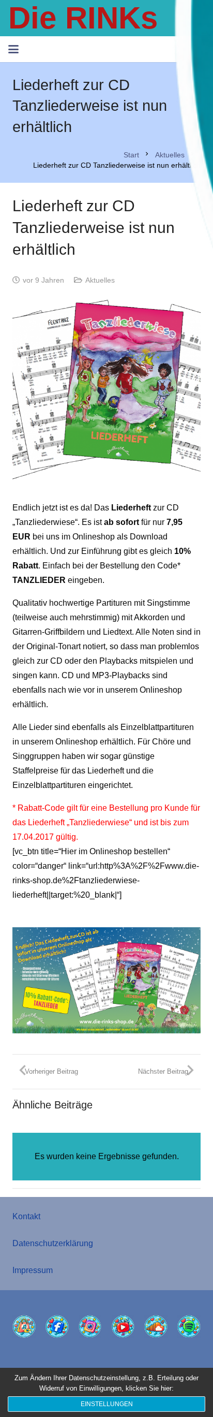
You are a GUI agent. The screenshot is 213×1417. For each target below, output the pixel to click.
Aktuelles (100, 280)
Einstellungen (107, 1404)
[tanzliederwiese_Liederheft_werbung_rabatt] (106, 980)
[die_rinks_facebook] (57, 1326)
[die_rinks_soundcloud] (156, 1326)
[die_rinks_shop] (24, 1326)
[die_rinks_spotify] (189, 1326)
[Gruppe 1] (106, 394)
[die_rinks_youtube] (123, 1326)
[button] (13, 49)
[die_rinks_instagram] (90, 1326)
